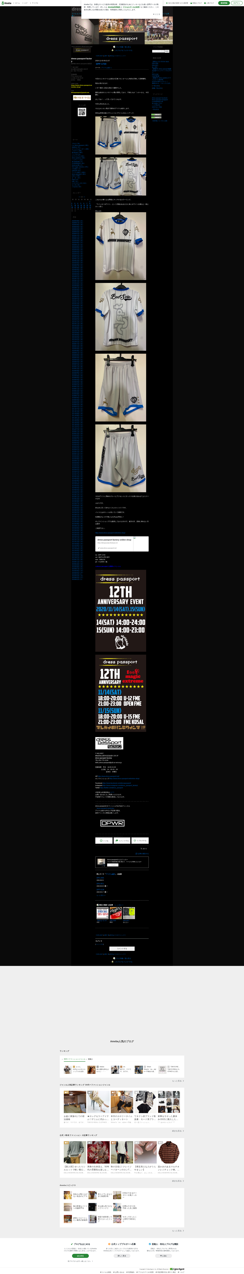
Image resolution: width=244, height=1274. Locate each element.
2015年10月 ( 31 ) (77, 455)
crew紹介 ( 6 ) (76, 169)
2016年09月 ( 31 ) (77, 435)
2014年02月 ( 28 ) (77, 491)
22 (90, 207)
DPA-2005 (100, 878)
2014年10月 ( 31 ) (77, 476)
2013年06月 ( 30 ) (77, 505)
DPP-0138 (100, 890)
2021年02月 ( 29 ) (77, 339)
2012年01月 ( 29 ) (77, 536)
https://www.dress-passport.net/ (108, 776)
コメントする (122, 949)
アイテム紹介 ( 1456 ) (79, 172)
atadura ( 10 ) (76, 147)
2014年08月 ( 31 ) (77, 480)
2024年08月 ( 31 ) (77, 264)
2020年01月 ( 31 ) (77, 363)
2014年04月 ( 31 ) (77, 487)
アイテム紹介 (106, 68)
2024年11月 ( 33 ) (77, 258)
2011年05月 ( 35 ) (77, 550)
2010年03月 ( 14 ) (77, 576)
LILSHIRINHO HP (157, 101)
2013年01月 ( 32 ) (77, 514)
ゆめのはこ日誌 (157, 107)
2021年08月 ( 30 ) (77, 329)
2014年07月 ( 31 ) (77, 482)
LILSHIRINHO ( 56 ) (78, 163)
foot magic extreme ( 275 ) (80, 167)
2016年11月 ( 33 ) (77, 431)
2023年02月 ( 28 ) (77, 296)
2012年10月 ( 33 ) (77, 520)
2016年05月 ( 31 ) (77, 442)
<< (79, 197)
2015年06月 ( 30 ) (77, 462)
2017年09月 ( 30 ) (77, 413)
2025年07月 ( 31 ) (77, 244)
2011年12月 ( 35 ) (77, 538)
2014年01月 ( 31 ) (77, 493)
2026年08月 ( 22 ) (77, 221)
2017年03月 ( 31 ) (77, 424)
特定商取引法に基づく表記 (166, 1272)
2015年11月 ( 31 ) (77, 453)
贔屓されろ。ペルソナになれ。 (162, 83)
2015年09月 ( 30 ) (77, 457)
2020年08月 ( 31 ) (77, 350)
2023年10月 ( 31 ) (77, 282)
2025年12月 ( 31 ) (77, 235)
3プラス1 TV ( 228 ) (78, 156)
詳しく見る (122, 1256)
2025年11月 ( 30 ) (77, 237)
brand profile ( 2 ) (77, 165)
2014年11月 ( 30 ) (77, 475)
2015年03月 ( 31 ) (77, 467)
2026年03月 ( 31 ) (77, 230)
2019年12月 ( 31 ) (77, 365)
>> (84, 197)
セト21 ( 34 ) (76, 185)
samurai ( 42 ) (76, 170)
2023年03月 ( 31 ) (77, 295)
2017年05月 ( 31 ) (77, 421)
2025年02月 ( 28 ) (77, 253)
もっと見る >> (101, 895)
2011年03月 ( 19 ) (77, 554)
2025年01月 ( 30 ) (77, 255)
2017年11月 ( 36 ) (77, 410)
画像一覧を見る (157, 88)
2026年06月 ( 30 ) (77, 224)
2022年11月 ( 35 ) (77, 302)
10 (75, 205)
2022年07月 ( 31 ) (77, 309)
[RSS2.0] (162, 117)
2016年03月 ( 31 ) (77, 446)
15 (90, 205)
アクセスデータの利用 (146, 1272)
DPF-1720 (101, 64)
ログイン (236, 3)
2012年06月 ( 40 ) (77, 527)
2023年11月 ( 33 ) (77, 280)
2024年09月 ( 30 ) (77, 262)
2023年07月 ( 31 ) (77, 287)
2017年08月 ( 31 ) (77, 415)
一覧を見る (155, 85)
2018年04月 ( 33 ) (77, 401)
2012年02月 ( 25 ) (77, 534)
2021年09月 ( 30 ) (77, 327)
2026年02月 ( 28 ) (77, 231)
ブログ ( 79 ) (76, 143)
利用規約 (131, 1272)
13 (84, 205)
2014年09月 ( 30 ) (77, 478)
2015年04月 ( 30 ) (77, 466)
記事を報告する (143, 854)
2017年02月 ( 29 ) (77, 426)
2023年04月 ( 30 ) (77, 293)
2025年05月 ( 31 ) (77, 248)
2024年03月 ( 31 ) (77, 273)
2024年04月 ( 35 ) (77, 271)
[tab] (74, 1059)
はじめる (80, 1256)
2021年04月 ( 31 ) (77, 336)
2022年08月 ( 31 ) (77, 307)
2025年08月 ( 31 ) (77, 242)
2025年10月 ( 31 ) (77, 239)
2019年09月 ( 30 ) (77, 370)
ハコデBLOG (156, 105)
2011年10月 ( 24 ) (77, 541)
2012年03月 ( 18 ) (77, 532)
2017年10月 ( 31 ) (77, 412)
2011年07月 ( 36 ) (77, 547)
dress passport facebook (159, 98)
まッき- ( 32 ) (76, 178)
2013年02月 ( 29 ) (77, 512)
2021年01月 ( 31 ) (77, 341)
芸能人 (90, 1059)
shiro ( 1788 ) (76, 176)
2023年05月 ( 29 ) (77, 291)
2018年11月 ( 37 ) (77, 388)
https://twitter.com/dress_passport (111, 788)
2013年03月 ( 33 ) (77, 511)
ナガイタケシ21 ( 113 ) (79, 183)
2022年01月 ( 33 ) (77, 320)
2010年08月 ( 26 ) (77, 567)
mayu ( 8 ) (75, 179)
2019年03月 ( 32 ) (77, 381)
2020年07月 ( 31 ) (77, 352)
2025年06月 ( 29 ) (77, 246)
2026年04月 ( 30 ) (77, 228)
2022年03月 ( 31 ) (77, 316)
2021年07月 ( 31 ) (77, 331)
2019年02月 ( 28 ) (77, 383)
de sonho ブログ (157, 103)
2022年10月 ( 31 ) (77, 304)
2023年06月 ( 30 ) (77, 289)
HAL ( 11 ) (75, 181)
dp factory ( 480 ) (77, 152)
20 (84, 207)
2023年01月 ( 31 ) (77, 298)
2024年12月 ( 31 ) (77, 257)
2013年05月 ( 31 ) (77, 507)
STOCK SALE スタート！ (160, 81)
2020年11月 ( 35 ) (77, 345)
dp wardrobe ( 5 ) (77, 161)
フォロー (114, 865)
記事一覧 (106, 56)
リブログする (142, 841)
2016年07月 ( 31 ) (77, 439)
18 (78, 207)
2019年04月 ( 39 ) (77, 379)
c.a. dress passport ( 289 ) (80, 145)
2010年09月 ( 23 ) (77, 565)
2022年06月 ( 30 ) (77, 311)
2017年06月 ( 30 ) (77, 419)
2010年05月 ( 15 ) (77, 572)
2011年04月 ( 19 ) (77, 552)
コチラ (112, 792)
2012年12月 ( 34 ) (77, 516)
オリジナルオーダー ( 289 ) (80, 149)
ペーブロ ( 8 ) (76, 154)
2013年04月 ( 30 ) (77, 509)
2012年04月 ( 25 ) (77, 530)
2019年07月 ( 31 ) (77, 374)
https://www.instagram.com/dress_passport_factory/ (120, 785)
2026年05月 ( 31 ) (77, 226)
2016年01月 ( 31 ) (77, 449)
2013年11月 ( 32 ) (77, 496)
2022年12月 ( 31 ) (77, 300)
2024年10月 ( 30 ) (77, 260)
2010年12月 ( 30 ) (77, 559)
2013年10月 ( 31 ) (77, 498)
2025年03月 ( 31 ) (77, 251)
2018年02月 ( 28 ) (77, 404)
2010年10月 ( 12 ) (77, 563)
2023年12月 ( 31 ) (77, 278)
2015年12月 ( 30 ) (77, 451)
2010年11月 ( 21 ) (77, 561)
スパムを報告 (106, 1272)
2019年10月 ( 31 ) (77, 368)
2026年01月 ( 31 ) (77, 233)
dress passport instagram (160, 99)
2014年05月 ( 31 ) (77, 486)
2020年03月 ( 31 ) (77, 359)
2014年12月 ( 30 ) (77, 473)
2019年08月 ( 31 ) (77, 372)
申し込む (163, 1256)
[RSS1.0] (162, 115)
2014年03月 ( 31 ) (77, 489)
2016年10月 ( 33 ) (77, 433)
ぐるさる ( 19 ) (76, 186)
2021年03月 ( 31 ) (77, 338)
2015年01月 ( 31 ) (77, 471)
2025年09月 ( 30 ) (77, 240)
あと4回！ (155, 67)
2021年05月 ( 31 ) (77, 334)
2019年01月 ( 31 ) (77, 385)
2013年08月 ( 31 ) (77, 502)
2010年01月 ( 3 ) (77, 579)
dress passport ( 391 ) (79, 174)
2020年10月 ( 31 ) (77, 347)
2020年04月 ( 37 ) (77, 358)
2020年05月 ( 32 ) (77, 356)
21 (87, 207)
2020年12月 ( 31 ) (77, 343)
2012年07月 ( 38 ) (77, 525)
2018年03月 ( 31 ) (77, 403)
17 (75, 207)
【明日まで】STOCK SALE (160, 61)
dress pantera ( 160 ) (78, 158)
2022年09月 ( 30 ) (77, 305)
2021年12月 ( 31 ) (77, 322)
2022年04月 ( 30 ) (77, 314)
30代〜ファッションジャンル (74, 1059)
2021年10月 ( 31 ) (77, 325)
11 (78, 205)
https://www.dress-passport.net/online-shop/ (110, 533)
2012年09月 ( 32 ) (77, 521)
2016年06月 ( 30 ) (77, 440)
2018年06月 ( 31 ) (77, 397)
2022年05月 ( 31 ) (77, 313)
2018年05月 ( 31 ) (77, 399)
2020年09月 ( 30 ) (77, 348)
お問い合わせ (119, 1272)
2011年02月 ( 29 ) (77, 556)
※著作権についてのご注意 (159, 121)
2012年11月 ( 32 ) (77, 518)
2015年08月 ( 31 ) (77, 458)
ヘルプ (182, 1272)
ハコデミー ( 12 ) (77, 160)
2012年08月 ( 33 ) (77, 523)
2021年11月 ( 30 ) (77, 323)
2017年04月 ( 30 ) (77, 422)
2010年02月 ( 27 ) (77, 577)
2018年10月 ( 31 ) (77, 390)
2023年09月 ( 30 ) (77, 284)
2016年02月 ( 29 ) (77, 448)
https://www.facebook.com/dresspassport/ (117, 783)
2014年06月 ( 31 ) (77, 484)
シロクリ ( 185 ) (77, 151)
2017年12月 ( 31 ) (77, 408)
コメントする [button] (124, 841)
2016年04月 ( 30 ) (77, 444)
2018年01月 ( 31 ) (77, 406)
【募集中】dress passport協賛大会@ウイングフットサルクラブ (162, 70)
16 (72, 207)
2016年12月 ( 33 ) (77, 430)
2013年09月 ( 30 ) (77, 500)
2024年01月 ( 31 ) (77, 276)
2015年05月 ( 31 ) (77, 464)
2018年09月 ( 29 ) (77, 392)
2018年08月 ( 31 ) (77, 394)
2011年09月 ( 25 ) (77, 543)
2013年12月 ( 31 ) (77, 495)
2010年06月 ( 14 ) (77, 570)
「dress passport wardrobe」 (105, 808)
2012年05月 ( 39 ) (77, 529)
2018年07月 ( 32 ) (77, 395)
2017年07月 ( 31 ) (77, 417)
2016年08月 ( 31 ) (77, 437)
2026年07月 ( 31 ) (77, 222)
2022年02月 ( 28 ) (77, 318)
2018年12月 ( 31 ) (77, 386)
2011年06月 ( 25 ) (77, 549)
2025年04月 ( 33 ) (77, 249)
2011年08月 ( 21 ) (77, 545)
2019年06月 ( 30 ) (77, 376)
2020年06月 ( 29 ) (77, 354)
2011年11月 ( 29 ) (77, 539)
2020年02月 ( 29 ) (77, 361)
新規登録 (224, 3)
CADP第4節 (155, 76)
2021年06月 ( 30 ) (77, 332)
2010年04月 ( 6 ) (77, 574)
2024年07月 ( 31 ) (77, 266)
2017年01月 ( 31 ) (77, 428)
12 (81, 205)
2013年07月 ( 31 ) (77, 504)
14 (87, 205)
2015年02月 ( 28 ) (77, 469)
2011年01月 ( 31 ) (77, 558)
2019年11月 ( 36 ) (77, 367)
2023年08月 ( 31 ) (77, 285)
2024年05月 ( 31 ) (77, 269)
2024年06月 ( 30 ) (77, 267)
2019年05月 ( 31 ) (77, 377)
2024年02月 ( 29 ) (77, 275)
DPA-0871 (100, 884)
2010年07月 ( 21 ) (77, 568)
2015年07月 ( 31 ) (77, 460)
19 (81, 207)
